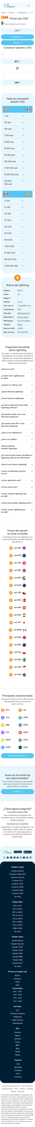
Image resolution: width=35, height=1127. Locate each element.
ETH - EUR (17, 1001)
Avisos (16, 1089)
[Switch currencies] (17, 68)
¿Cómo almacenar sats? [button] (11, 480)
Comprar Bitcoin (17, 871)
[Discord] (11, 858)
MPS (17, 1045)
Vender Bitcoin (17, 941)
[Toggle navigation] (28, 5)
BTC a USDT (17, 909)
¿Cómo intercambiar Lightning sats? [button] (16, 503)
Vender (16, 42)
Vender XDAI (18, 960)
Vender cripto (17, 937)
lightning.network (24, 313)
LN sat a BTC (17, 919)
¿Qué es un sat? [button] (7, 369)
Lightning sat (22, 13)
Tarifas (17, 1052)
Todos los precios (16, 755)
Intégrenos (17, 1017)
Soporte (18, 1060)
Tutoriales (18, 1070)
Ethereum (17, 979)
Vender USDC (17, 950)
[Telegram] (8, 858)
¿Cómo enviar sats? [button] (9, 487)
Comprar (16, 37)
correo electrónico (23, 832)
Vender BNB (17, 957)
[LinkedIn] (14, 858)
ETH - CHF (17, 998)
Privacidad (30, 1089)
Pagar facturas (17, 1020)
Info (17, 1028)
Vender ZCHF (17, 963)
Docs (18, 1074)
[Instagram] (21, 858)
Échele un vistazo (17, 820)
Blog (17, 1048)
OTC (17, 1010)
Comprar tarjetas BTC (17, 874)
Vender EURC (17, 953)
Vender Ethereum (17, 944)
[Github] (30, 858)
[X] (4, 858)
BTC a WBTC (17, 922)
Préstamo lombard (17, 1014)
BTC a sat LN (17, 915)
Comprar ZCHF (17, 893)
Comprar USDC (17, 887)
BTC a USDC (17, 912)
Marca (17, 1036)
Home (3, 13)
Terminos (22, 1089)
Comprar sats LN (17, 877)
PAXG (17, 982)
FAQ (18, 1064)
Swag (17, 1055)
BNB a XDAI (17, 928)
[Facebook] (18, 858)
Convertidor (17, 988)
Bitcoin (17, 975)
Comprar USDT (17, 884)
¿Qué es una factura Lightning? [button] (14, 464)
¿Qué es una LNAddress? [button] (11, 433)
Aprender (18, 1067)
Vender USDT (17, 947)
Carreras (17, 1039)
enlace (20, 325)
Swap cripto (17, 902)
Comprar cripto (17, 867)
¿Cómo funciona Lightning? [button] (12, 398)
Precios (11, 13)
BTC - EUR (17, 995)
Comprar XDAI (17, 890)
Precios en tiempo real (17, 972)
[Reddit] (27, 858)
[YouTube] (24, 858)
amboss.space (23, 317)
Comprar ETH (17, 881)
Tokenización (17, 1023)
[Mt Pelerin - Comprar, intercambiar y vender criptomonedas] (9, 5)
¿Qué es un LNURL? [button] (9, 439)
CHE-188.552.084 (27, 1086)
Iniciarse (16, 791)
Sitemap (13, 1091)
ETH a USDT (17, 925)
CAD (16, 30)
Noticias (17, 1032)
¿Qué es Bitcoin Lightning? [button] (12, 392)
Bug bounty (20, 1091)
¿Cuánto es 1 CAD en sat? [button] (11, 385)
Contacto (18, 1077)
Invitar (17, 1042)
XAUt (18, 985)
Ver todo (17, 897)
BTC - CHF (17, 992)
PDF (19, 321)
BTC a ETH (17, 906)
